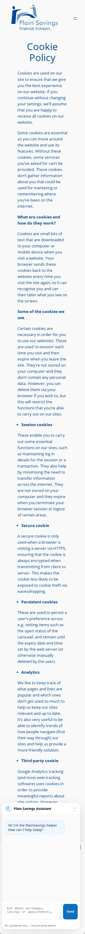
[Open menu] (75, 18)
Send (70, 911)
